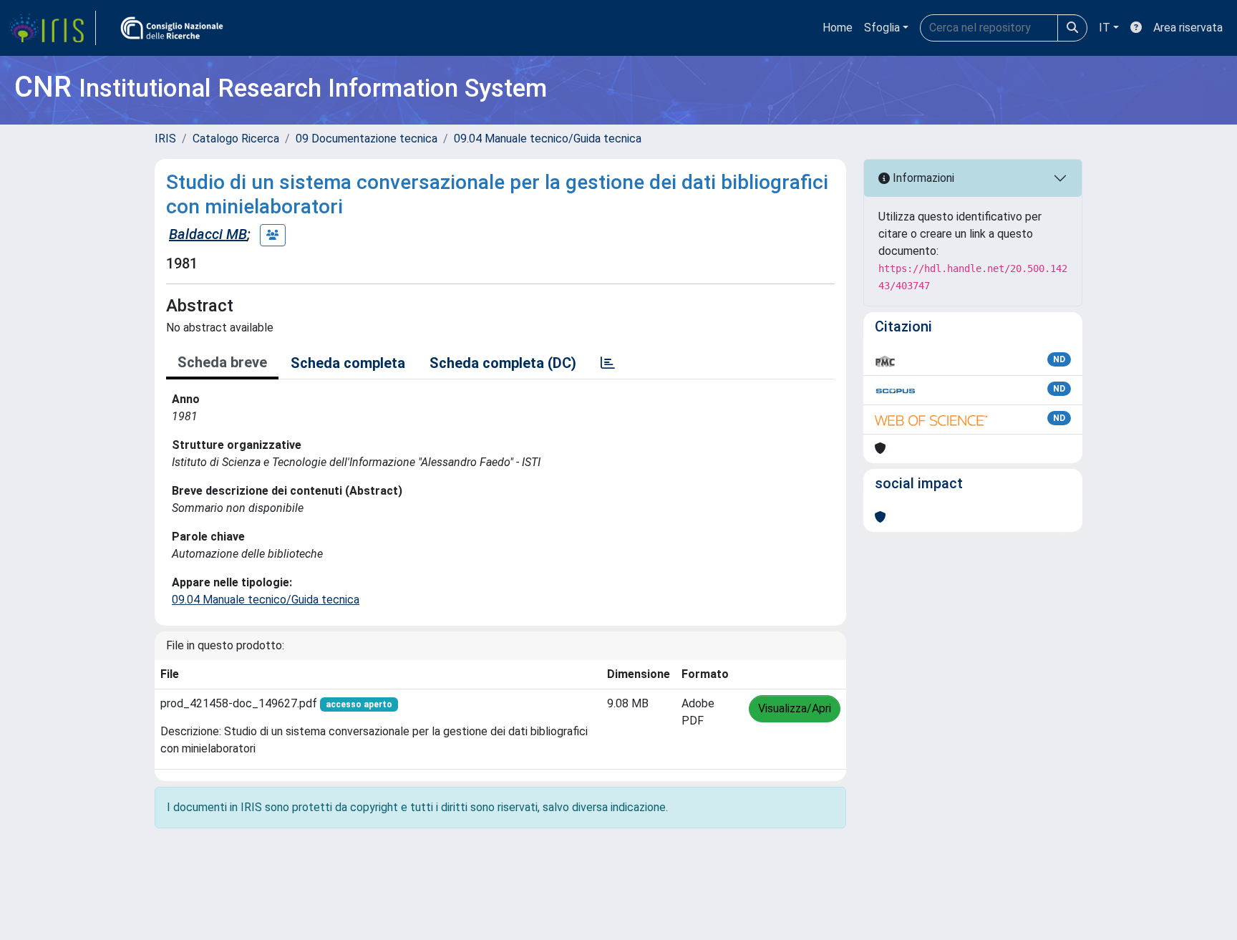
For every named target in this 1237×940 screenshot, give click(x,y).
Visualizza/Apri (794, 708)
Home (838, 27)
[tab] (607, 363)
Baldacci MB (208, 234)
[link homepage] (52, 28)
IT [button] (1104, 27)
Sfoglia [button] (882, 27)
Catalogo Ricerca (236, 138)
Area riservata (1188, 27)
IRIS (165, 138)
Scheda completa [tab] (348, 363)
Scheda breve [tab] (222, 362)
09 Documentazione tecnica (366, 138)
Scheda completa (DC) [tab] (503, 363)
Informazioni (922, 178)
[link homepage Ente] (171, 28)
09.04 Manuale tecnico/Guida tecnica (547, 138)
